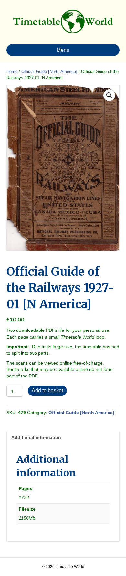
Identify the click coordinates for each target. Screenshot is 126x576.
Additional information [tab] (36, 437)
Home (11, 71)
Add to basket (47, 390)
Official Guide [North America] (49, 71)
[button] (109, 95)
